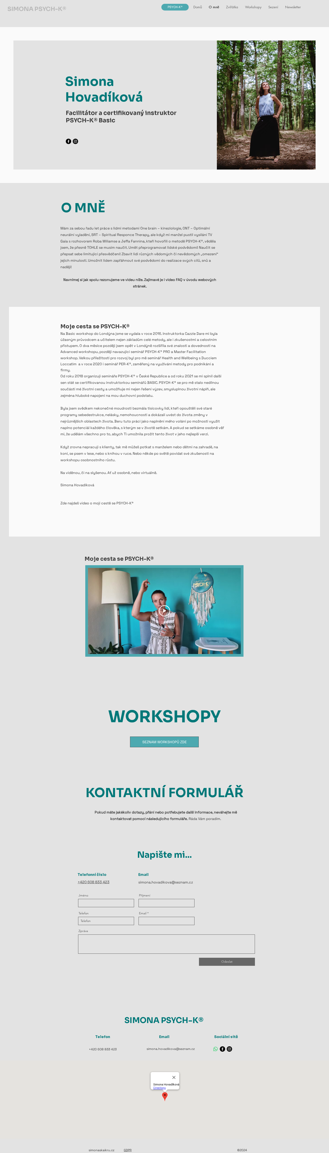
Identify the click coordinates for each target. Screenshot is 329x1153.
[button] (253, 7)
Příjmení (144, 895)
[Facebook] (68, 141)
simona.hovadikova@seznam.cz (165, 882)
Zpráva (83, 930)
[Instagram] (75, 141)
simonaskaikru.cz (101, 1150)
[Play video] (164, 610)
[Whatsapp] (215, 1049)
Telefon (84, 913)
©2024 (242, 1150)
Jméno (83, 895)
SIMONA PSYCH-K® (36, 9)
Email (142, 913)
